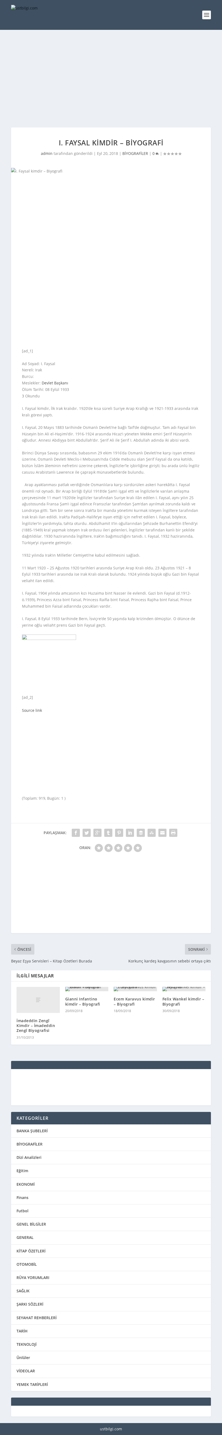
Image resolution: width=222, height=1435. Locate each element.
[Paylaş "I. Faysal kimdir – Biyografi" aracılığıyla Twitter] (86, 832)
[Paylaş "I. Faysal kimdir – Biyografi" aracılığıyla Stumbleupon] (151, 832)
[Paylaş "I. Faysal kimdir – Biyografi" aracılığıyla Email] (162, 832)
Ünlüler (23, 1357)
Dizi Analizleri (29, 1157)
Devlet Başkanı (55, 382)
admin (47, 153)
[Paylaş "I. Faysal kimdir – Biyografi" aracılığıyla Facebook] (75, 832)
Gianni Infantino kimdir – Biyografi (82, 1001)
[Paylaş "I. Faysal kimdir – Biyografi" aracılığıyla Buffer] (140, 832)
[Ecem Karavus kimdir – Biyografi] (135, 989)
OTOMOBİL (27, 1264)
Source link (32, 710)
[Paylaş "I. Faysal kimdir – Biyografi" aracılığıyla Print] (173, 832)
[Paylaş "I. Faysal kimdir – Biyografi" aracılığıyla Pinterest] (119, 832)
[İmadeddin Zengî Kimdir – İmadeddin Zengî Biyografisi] (38, 1000)
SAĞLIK (23, 1290)
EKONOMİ (26, 1184)
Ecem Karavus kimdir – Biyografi (134, 1001)
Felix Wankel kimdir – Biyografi (183, 1001)
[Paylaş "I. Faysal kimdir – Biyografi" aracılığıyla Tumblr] (108, 832)
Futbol (22, 1210)
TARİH (22, 1331)
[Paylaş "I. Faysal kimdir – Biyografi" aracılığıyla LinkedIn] (130, 832)
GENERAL (25, 1237)
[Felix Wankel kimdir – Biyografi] (184, 989)
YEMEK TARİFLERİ (32, 1384)
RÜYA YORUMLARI (33, 1277)
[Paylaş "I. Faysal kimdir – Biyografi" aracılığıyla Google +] (97, 832)
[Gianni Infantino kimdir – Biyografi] (87, 989)
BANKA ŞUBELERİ (32, 1130)
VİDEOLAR (26, 1370)
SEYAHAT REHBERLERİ (37, 1317)
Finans (22, 1197)
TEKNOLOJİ (27, 1344)
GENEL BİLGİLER (31, 1224)
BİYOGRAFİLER (135, 153)
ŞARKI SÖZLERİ (30, 1304)
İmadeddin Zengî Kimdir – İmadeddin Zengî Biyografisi (36, 1025)
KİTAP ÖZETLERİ (31, 1251)
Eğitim (22, 1170)
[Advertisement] (111, 79)
